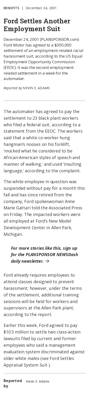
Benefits (11, 8)
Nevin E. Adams (36, 88)
